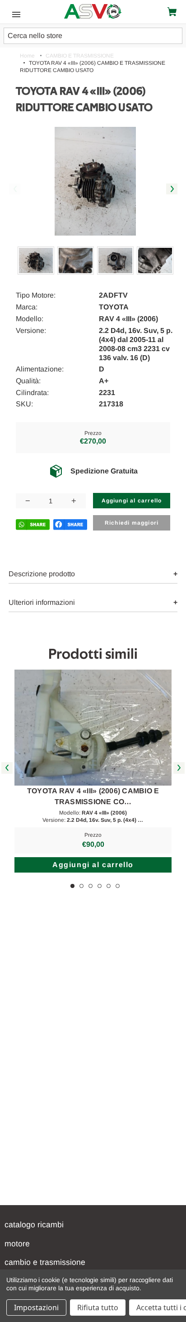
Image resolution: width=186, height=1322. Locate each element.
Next (171, 189)
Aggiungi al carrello (93, 864)
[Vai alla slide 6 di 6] (118, 886)
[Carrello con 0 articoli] (174, 12)
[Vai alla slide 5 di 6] (109, 886)
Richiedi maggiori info (131, 525)
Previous (14, 189)
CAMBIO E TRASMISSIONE (45, 1262)
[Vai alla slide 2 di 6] (81, 886)
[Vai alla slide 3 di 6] (90, 886)
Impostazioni (36, 1307)
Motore (17, 1243)
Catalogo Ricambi (34, 1224)
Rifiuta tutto (97, 1307)
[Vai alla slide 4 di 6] (100, 886)
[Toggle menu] (14, 14)
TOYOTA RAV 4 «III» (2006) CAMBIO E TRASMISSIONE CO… (93, 796)
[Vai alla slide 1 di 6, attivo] (72, 886)
